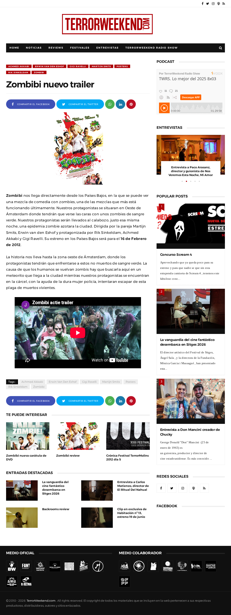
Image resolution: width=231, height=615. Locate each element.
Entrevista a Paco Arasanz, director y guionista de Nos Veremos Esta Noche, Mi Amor (191, 171)
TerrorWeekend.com (41, 600)
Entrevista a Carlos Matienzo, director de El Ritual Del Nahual (133, 486)
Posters (122, 66)
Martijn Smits (101, 66)
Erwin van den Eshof (49, 66)
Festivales (80, 48)
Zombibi (39, 72)
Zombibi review (68, 455)
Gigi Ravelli (78, 66)
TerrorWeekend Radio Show (151, 48)
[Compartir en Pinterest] (131, 103)
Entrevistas (107, 48)
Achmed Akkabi (18, 66)
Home (14, 48)
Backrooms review (55, 509)
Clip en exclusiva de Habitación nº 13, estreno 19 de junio (132, 513)
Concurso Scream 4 (176, 254)
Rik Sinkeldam (18, 72)
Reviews (56, 48)
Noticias (34, 48)
